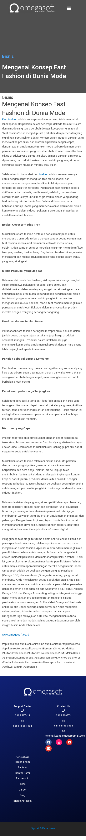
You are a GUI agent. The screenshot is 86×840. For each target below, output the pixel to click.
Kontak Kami (22, 773)
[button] (68, 8)
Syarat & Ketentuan (43, 828)
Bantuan (22, 767)
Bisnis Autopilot (23, 800)
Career (22, 789)
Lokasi (22, 784)
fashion (43, 174)
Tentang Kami (22, 761)
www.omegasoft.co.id (15, 634)
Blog (22, 795)
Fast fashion (9, 119)
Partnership (22, 778)
